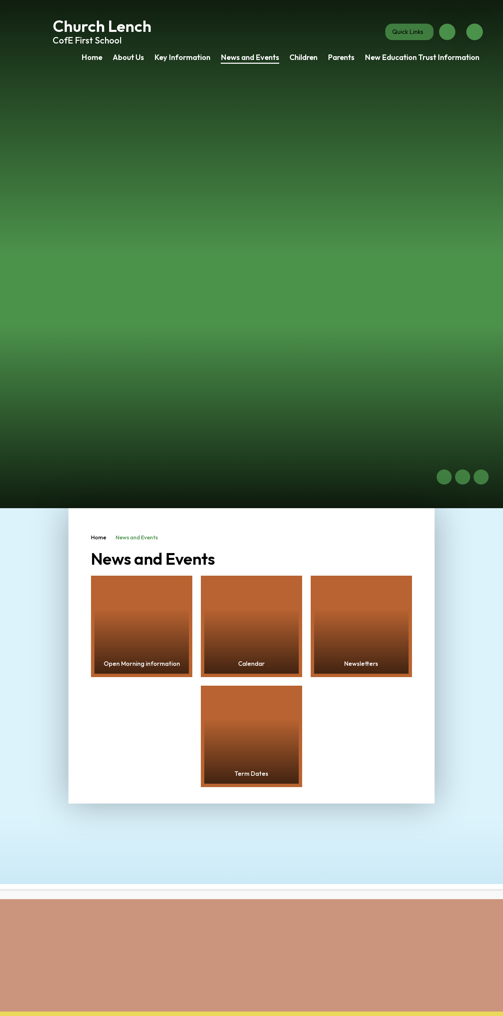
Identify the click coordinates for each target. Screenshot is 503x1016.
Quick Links (407, 32)
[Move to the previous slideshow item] (444, 477)
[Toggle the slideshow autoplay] (481, 477)
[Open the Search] (474, 32)
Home (98, 537)
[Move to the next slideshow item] (462, 477)
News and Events (137, 537)
